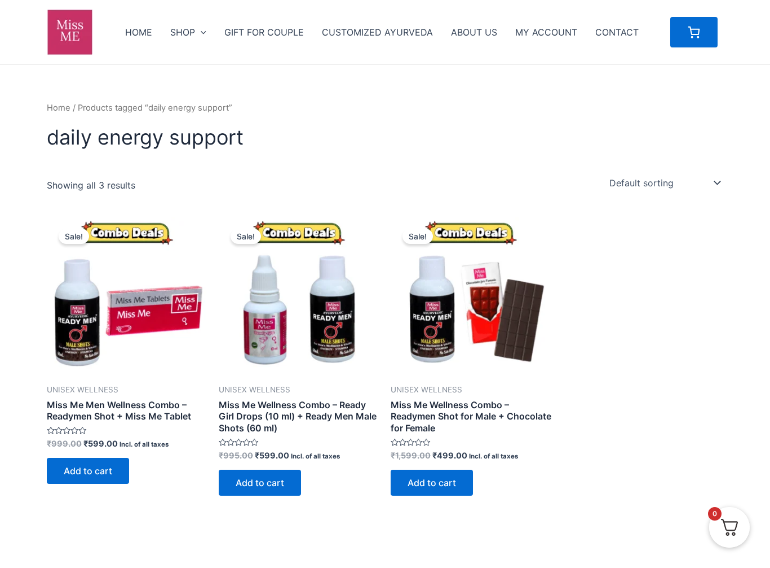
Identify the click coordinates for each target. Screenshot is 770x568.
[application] (200, 32)
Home (58, 108)
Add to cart (88, 471)
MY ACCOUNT (546, 32)
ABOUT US (474, 32)
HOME (138, 32)
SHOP (182, 32)
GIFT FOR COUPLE (264, 32)
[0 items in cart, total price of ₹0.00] (694, 32)
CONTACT (617, 32)
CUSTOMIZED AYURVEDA (377, 32)
